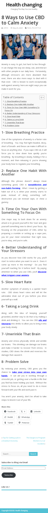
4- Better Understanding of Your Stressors (22, 113)
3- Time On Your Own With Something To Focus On (22, 109)
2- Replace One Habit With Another (19, 104)
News (29, 28)
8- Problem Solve (12, 125)
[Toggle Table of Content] (40, 97)
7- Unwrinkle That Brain (14, 122)
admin (5, 28)
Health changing (24, 4)
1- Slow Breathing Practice (16, 101)
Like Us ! (5, 486)
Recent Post (36, 28)
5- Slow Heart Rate (12, 116)
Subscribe (8, 475)
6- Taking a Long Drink (14, 119)
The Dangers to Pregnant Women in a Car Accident (35, 441)
